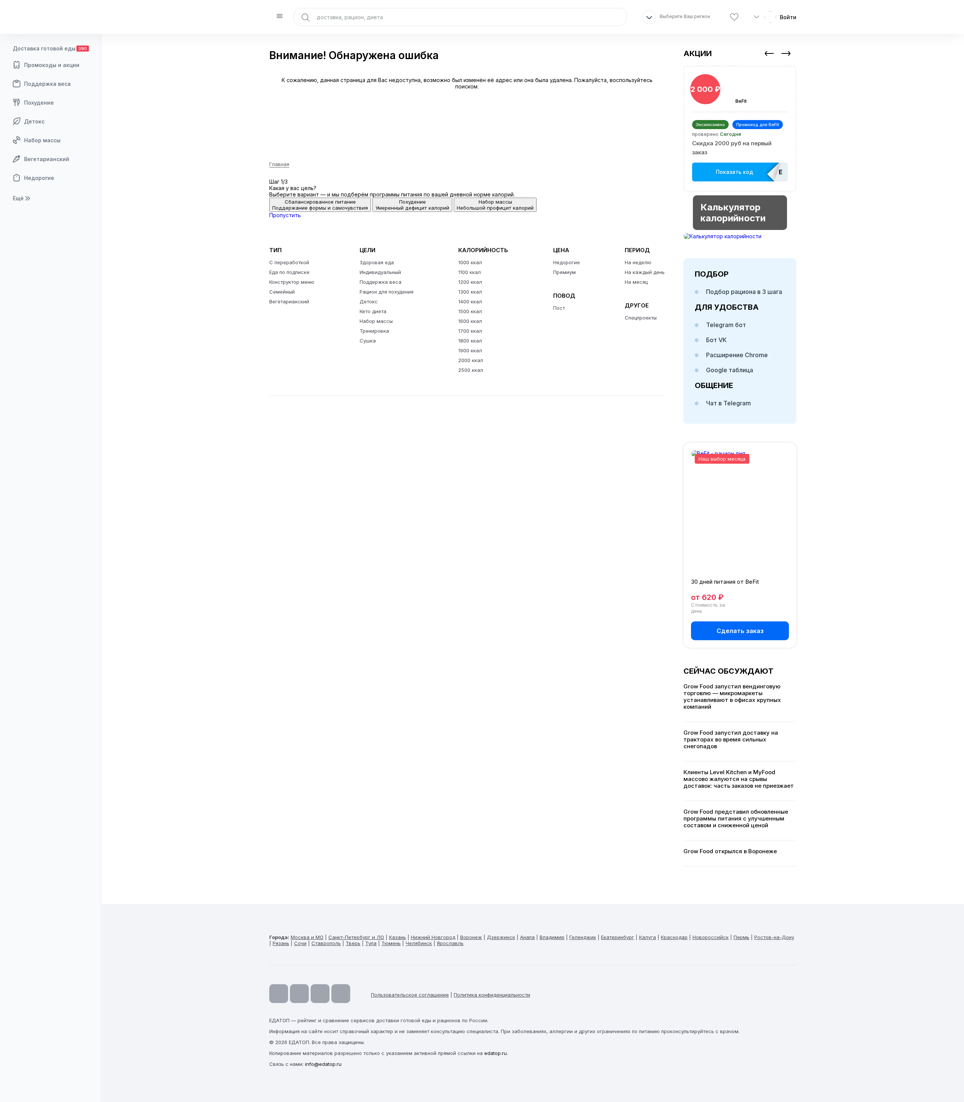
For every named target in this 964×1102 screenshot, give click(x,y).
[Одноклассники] (320, 993)
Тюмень (391, 943)
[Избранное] (734, 17)
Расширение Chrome (737, 355)
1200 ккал (470, 282)
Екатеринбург (617, 937)
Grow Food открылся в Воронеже (730, 851)
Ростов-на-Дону (774, 937)
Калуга (647, 937)
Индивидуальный (380, 272)
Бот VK (716, 340)
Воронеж (471, 937)
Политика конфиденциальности (492, 995)
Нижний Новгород (433, 937)
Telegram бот (726, 325)
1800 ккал (470, 341)
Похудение (39, 102)
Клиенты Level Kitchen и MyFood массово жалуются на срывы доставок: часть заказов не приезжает (738, 779)
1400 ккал (470, 301)
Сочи (300, 943)
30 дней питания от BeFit (725, 581)
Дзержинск (501, 937)
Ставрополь (326, 943)
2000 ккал (470, 360)
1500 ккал (470, 311)
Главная (279, 164)
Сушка (368, 341)
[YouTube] (278, 993)
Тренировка (374, 331)
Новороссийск (710, 937)
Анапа (527, 937)
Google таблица (729, 370)
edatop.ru (495, 1053)
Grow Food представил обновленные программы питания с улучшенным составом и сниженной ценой (735, 818)
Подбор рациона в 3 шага (744, 291)
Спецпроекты (641, 318)
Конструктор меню (291, 282)
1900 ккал (470, 350)
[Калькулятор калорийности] (739, 236)
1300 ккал (470, 292)
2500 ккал (470, 370)
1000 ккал (470, 262)
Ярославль (450, 943)
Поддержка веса (47, 84)
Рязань (281, 943)
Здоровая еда (377, 262)
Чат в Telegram (728, 403)
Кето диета (373, 311)
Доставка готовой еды (50, 48)
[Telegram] (299, 993)
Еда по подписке (289, 272)
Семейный (282, 292)
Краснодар (674, 937)
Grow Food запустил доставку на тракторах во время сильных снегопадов (730, 739)
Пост (559, 308)
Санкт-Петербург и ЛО (356, 937)
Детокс (34, 121)
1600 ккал (470, 321)
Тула (371, 943)
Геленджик (582, 937)
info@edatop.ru (323, 1064)
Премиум (564, 272)
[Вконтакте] (340, 993)
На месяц (636, 282)
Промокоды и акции (51, 65)
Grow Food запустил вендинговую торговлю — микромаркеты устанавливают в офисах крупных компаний (732, 696)
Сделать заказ (740, 631)
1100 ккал (469, 272)
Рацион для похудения (386, 292)
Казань (397, 937)
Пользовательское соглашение (410, 995)
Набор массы (42, 140)
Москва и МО (307, 937)
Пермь (741, 937)
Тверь (353, 943)
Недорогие (39, 178)
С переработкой (289, 262)
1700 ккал (470, 331)
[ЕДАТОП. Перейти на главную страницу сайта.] (51, 17)
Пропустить (285, 215)
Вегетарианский (46, 159)
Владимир (552, 937)
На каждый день (645, 272)
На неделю (638, 262)
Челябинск (419, 943)
